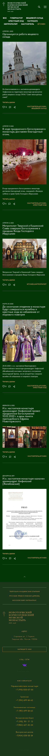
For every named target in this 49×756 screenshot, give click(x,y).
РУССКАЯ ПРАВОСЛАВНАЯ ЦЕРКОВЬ (24, 596)
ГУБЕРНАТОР (16, 18)
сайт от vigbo (24, 750)
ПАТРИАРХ (32, 21)
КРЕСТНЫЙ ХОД (16, 21)
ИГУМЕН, (42, 106)
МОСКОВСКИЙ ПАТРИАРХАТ (24, 600)
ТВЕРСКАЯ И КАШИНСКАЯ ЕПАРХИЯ (24, 591)
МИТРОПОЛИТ (11, 24)
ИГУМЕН (41, 24)
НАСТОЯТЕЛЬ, (33, 106)
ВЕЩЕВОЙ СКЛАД (34, 18)
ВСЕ (5, 18)
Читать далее (9, 102)
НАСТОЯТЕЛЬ (27, 24)
